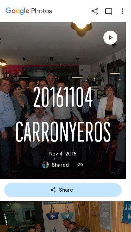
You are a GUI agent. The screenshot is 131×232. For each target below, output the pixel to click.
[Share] (95, 11)
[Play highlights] (110, 37)
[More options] (123, 11)
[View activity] (109, 11)
